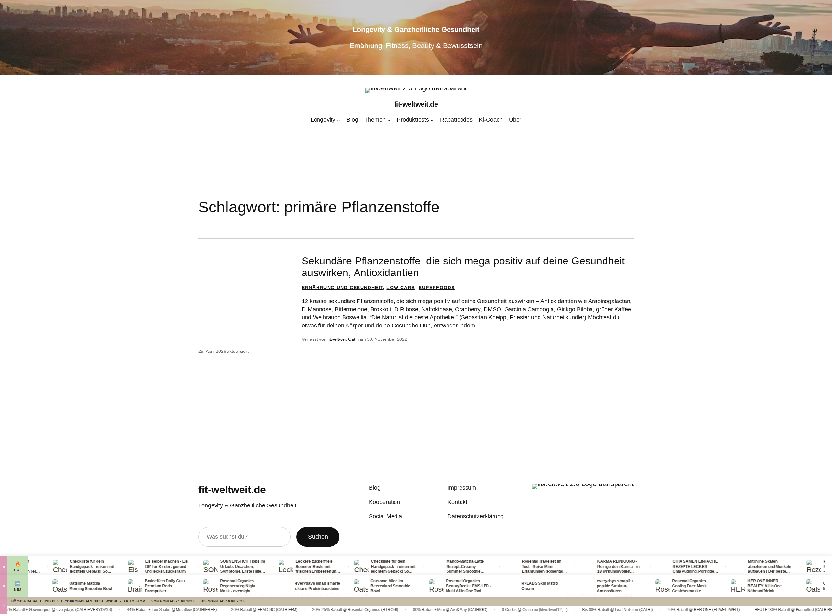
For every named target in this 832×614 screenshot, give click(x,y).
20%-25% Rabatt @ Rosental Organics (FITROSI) (297, 610)
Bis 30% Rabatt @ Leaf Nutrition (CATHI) (559, 610)
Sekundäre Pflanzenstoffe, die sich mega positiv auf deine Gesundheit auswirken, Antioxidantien (463, 266)
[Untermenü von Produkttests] (432, 120)
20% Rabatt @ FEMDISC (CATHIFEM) (206, 610)
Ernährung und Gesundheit (342, 287)
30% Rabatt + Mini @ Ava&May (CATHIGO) (392, 610)
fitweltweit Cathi (342, 339)
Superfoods (437, 287)
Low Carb (400, 287)
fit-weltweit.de (416, 104)
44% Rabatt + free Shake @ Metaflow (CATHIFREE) (114, 610)
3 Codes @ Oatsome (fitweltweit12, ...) (477, 610)
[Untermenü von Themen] (389, 120)
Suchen (318, 536)
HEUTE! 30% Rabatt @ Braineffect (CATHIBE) (736, 610)
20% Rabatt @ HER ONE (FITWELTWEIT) (645, 610)
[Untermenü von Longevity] (338, 120)
